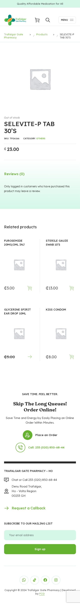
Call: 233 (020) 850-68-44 (46, 447)
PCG (42, 593)
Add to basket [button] (29, 288)
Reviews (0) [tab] (14, 174)
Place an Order (46, 435)
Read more (29, 356)
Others (40, 138)
